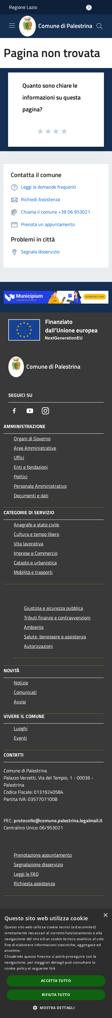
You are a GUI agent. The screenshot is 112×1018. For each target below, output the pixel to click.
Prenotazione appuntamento (43, 854)
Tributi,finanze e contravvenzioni (57, 617)
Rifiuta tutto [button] (56, 994)
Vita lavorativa (28, 543)
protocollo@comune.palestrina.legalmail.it (58, 820)
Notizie (21, 682)
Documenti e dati (31, 495)
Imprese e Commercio (35, 553)
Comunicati (25, 692)
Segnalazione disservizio (38, 864)
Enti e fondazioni (31, 467)
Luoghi (20, 728)
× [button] (105, 915)
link (52, 968)
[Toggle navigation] (12, 25)
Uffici (19, 457)
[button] (56, 1007)
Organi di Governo (32, 438)
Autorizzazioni (38, 646)
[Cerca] (99, 26)
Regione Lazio (23, 7)
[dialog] (56, 963)
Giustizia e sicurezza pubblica (53, 608)
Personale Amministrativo (40, 486)
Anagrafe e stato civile (36, 524)
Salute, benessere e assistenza (55, 636)
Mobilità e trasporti (33, 572)
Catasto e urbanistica (35, 562)
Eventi (20, 737)
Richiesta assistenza (34, 883)
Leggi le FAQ (26, 873)
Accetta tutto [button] (56, 980)
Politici (20, 476)
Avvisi (20, 701)
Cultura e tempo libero (36, 534)
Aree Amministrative (35, 448)
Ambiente (34, 627)
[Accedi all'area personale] (89, 8)
